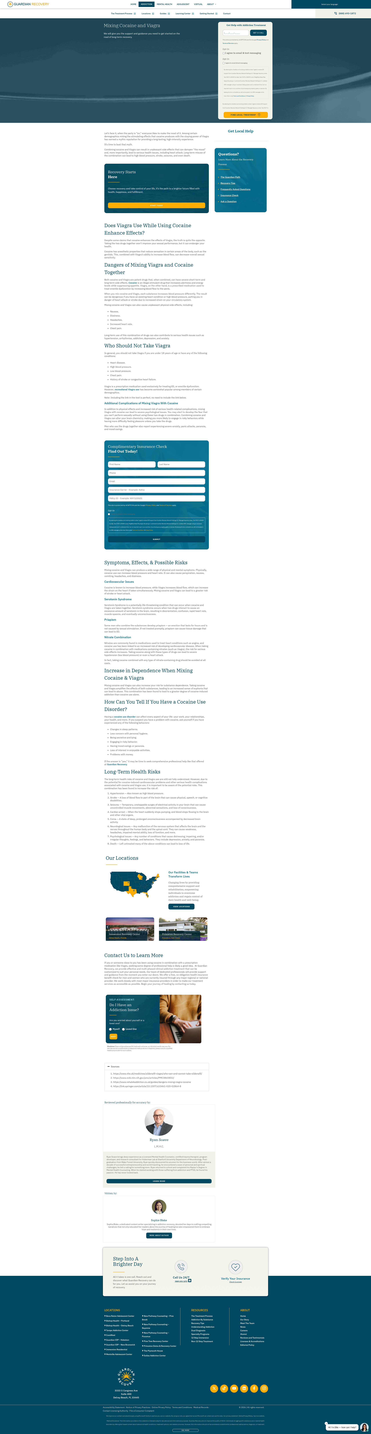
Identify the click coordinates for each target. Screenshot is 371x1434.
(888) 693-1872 (181, 1281)
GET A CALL (258, 33)
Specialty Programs (200, 1334)
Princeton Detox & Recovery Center (160, 1346)
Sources (115, 1066)
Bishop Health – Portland (117, 1320)
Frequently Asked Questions (235, 189)
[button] (156, 205)
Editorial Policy (247, 1345)
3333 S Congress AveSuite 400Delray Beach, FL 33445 (126, 1394)
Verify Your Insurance (235, 1278)
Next (113, 1036)
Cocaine (133, 282)
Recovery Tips (228, 183)
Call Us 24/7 (181, 1277)
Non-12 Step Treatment (202, 1341)
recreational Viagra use (127, 389)
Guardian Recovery (117, 764)
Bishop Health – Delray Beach (119, 1325)
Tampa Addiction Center (117, 1330)
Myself (116, 1029)
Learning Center (183, 13)
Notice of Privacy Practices (138, 1407)
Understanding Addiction (202, 1327)
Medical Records (201, 1407)
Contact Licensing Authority (115, 1410)
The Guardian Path (230, 177)
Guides (163, 13)
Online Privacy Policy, (246, 1416)
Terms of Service (228, 43)
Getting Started (207, 13)
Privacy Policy (261, 40)
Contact (226, 13)
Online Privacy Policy (161, 1407)
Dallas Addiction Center (155, 1355)
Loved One (131, 1029)
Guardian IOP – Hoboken (117, 1340)
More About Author (159, 1235)
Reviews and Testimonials (252, 1337)
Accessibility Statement (114, 1407)
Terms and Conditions (239, 96)
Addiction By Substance (202, 1319)
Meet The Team (247, 1323)
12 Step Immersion (200, 1337)
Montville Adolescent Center (119, 1354)
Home (243, 1316)
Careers (244, 1330)
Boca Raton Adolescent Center (120, 1316)
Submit (156, 539)
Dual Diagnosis (198, 1330)
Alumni (243, 1334)
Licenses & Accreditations (252, 1341)
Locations (146, 13)
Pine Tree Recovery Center (156, 1341)
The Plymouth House (153, 1350)
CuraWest (110, 1335)
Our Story (244, 1319)
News (242, 1327)
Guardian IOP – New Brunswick (120, 1344)
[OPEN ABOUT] (215, 4)
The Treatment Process (121, 13)
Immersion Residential (116, 1349)
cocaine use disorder (125, 716)
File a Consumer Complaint (142, 1410)
